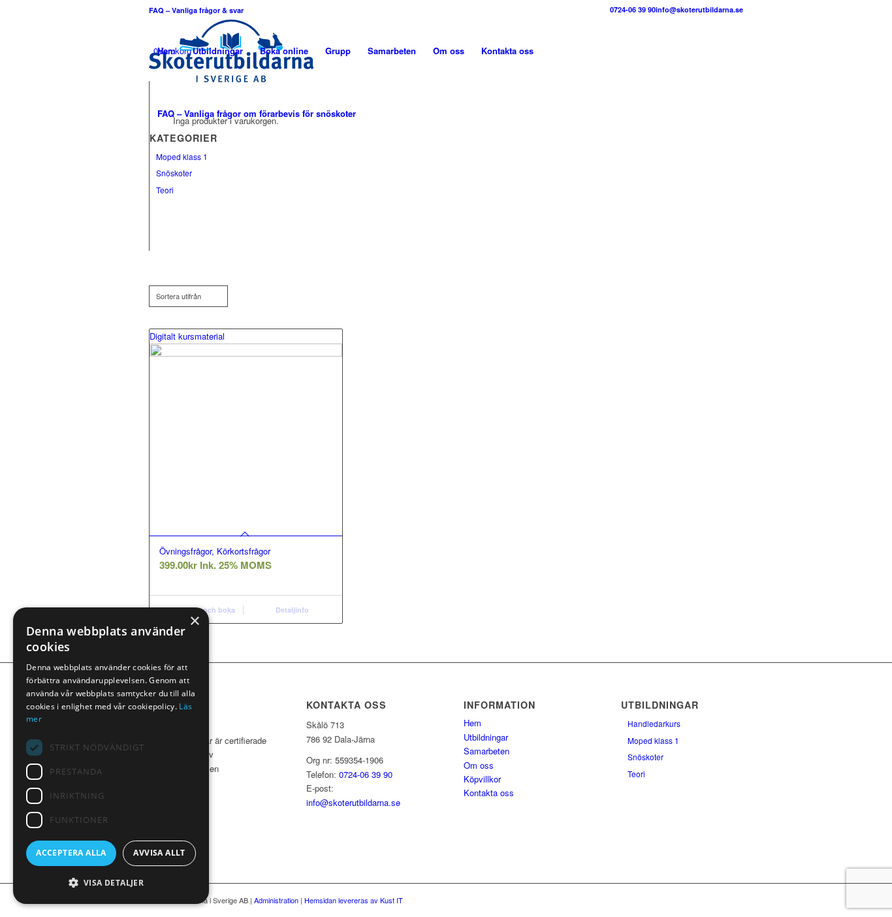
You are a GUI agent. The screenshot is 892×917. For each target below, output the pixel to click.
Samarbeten (486, 751)
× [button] (194, 621)
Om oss (479, 765)
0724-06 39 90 (633, 9)
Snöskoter (174, 172)
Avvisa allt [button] (159, 852)
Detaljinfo (291, 610)
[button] (111, 883)
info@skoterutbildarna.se (699, 9)
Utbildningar (486, 737)
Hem (472, 722)
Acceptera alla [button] (71, 852)
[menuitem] (166, 51)
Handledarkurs (654, 723)
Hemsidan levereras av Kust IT (353, 900)
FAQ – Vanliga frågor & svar (196, 10)
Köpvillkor (482, 779)
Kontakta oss (489, 792)
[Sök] (377, 113)
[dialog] (111, 755)
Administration (276, 900)
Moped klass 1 (182, 156)
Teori (165, 189)
